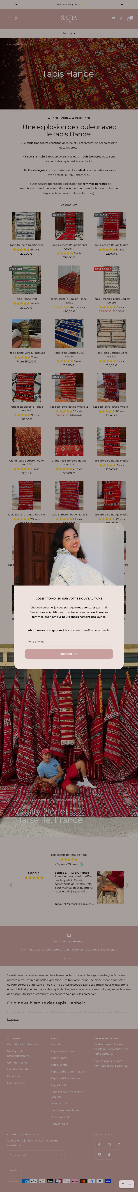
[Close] (118, 528)
